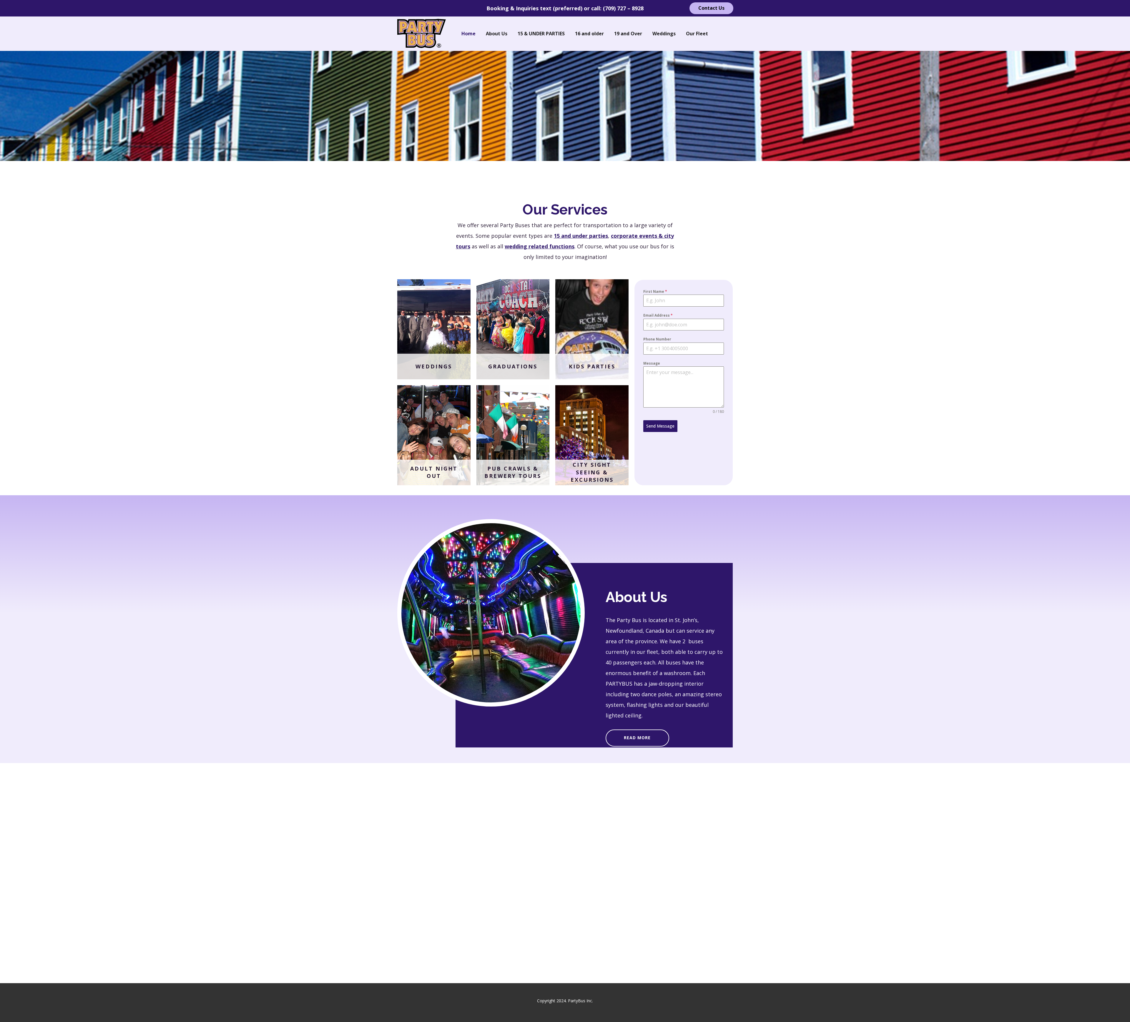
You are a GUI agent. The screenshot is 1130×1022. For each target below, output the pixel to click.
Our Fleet (697, 33)
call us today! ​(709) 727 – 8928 (672, 177)
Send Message (660, 426)
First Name (655, 291)
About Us (496, 33)
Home (468, 33)
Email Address (658, 315)
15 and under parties (581, 235)
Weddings (664, 33)
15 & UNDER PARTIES (541, 33)
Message (651, 362)
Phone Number (657, 339)
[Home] (421, 34)
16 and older (589, 33)
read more (637, 737)
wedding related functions (539, 246)
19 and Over (628, 33)
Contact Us (711, 8)
